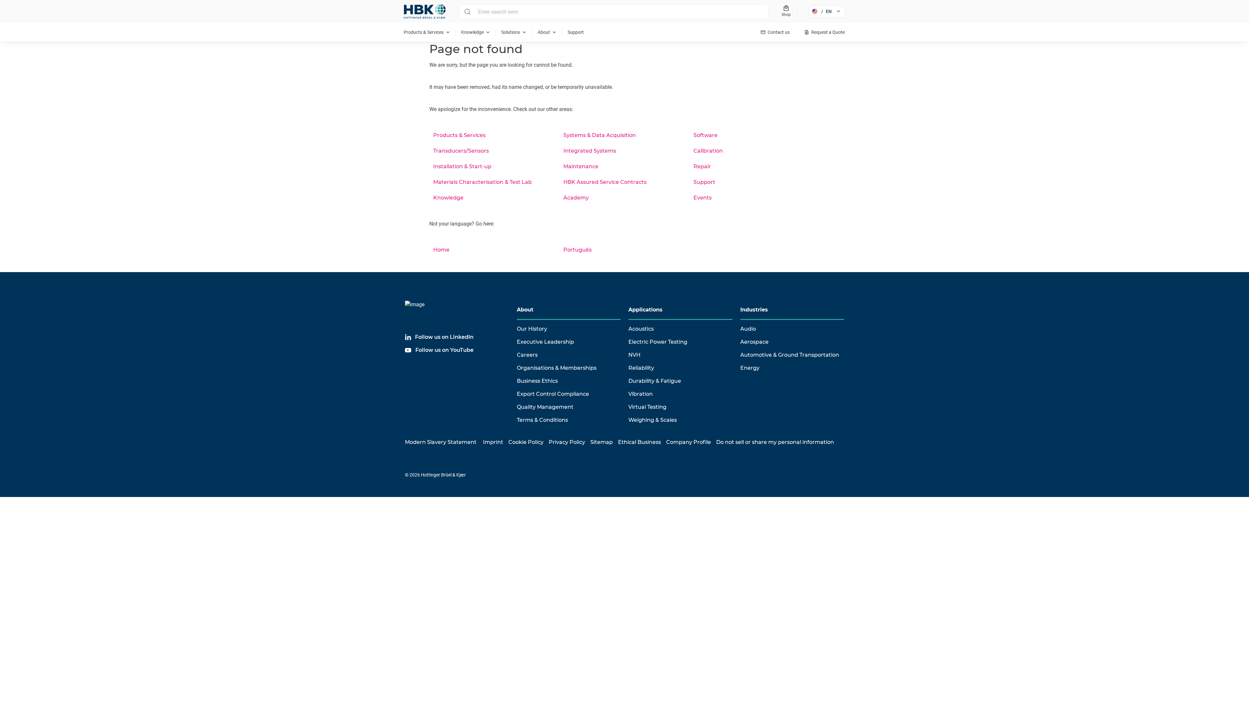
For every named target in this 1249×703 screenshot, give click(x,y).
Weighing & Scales (652, 420)
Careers (527, 355)
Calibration (708, 151)
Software (705, 135)
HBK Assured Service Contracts (605, 182)
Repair (702, 166)
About (525, 310)
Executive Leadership (545, 342)
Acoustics (641, 329)
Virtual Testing (647, 407)
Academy (576, 198)
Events (702, 198)
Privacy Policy (567, 442)
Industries (754, 310)
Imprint (493, 442)
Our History (532, 329)
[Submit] (467, 12)
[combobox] (614, 11)
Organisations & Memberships (557, 368)
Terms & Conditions (542, 420)
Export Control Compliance (553, 394)
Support (704, 182)
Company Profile (688, 442)
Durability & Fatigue (654, 381)
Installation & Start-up (462, 166)
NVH (634, 355)
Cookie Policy (526, 442)
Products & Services (459, 135)
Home (441, 250)
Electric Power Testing (657, 342)
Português (577, 250)
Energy (749, 368)
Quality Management (545, 407)
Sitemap (601, 442)
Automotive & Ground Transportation (789, 355)
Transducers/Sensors (461, 151)
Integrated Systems (589, 151)
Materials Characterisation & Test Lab (482, 182)
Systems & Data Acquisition (599, 135)
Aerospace (754, 342)
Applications (645, 310)
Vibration (640, 394)
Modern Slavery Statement (441, 442)
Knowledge (448, 198)
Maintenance (580, 166)
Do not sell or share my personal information (775, 442)
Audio (748, 329)
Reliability (641, 368)
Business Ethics (537, 381)
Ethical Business (639, 442)
